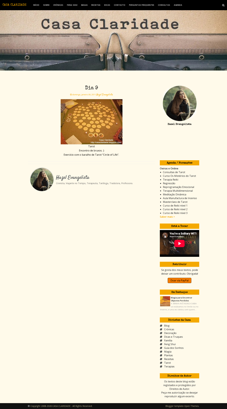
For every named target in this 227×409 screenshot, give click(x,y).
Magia (167, 351)
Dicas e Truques (173, 336)
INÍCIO (36, 5)
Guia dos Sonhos (174, 348)
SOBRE (46, 5)
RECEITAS (96, 5)
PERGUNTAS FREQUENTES (141, 5)
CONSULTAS (164, 5)
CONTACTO (119, 5)
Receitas (169, 359)
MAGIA (84, 5)
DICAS (107, 5)
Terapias (169, 366)
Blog (167, 325)
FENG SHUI (72, 5)
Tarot (167, 362)
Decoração (170, 333)
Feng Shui (170, 344)
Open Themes (191, 406)
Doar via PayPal (179, 280)
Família (168, 340)
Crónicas (169, 329)
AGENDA (178, 5)
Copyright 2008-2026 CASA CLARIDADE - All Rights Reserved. (61, 406)
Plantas (168, 355)
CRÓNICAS (58, 5)
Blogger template (174, 406)
